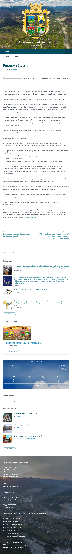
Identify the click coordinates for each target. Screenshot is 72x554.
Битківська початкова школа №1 (26, 413)
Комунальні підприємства (25, 439)
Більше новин (9, 313)
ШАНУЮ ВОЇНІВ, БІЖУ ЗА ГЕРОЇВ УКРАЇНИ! (30, 289)
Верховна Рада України (13, 518)
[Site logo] (36, 39)
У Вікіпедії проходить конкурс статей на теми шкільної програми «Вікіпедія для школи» (54, 236)
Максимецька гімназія (22, 425)
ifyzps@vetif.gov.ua (30, 217)
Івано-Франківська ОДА (13, 527)
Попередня (6, 232)
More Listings (9, 448)
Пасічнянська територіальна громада (36, 42)
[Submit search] (35, 252)
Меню (7, 51)
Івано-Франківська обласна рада (16, 530)
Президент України (11, 521)
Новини (15, 57)
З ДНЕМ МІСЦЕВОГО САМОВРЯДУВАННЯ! (24, 343)
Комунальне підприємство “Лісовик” (28, 436)
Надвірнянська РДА (11, 533)
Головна (6, 57)
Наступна (66, 232)
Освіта (17, 416)
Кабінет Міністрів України (13, 524)
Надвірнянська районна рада (15, 536)
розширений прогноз (36, 385)
